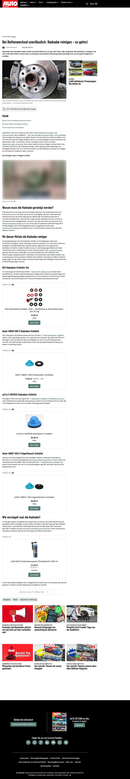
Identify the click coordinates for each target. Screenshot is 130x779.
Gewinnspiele (45, 766)
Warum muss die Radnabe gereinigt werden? (16, 120)
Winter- (51, 133)
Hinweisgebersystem (55, 762)
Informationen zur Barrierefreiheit (32, 762)
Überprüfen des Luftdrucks (12, 144)
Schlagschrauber (55, 250)
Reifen (15, 600)
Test (40, 2)
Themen (78, 762)
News (32, 2)
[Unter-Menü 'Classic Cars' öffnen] (72, 2)
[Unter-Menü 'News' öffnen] (35, 2)
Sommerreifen (8, 135)
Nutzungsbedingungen (39, 758)
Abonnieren (79, 725)
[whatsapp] (59, 742)
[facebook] (40, 742)
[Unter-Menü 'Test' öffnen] (43, 2)
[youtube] (53, 742)
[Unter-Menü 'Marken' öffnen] (27, 2)
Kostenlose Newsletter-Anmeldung (23, 724)
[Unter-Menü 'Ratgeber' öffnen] (29, 5)
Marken (23, 2)
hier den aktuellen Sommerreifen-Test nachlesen (47, 135)
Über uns (69, 762)
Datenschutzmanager (71, 758)
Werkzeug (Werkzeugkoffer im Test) (43, 460)
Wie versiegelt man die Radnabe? (13, 127)
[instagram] (34, 742)
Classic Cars (66, 2)
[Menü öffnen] (96, 4)
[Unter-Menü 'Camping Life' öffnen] (58, 2)
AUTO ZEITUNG (6, 36)
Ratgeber (24, 5)
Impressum (24, 758)
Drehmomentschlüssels (11, 228)
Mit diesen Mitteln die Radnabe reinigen (15, 124)
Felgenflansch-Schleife (50, 462)
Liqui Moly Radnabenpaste (32, 529)
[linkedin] (47, 742)
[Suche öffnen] (87, 4)
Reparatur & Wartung (28, 600)
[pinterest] (28, 742)
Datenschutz (55, 758)
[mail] (66, 742)
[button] (34, 121)
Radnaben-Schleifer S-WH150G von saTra (48, 399)
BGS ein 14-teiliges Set (40, 272)
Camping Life (51, 2)
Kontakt (56, 766)
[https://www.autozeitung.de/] (10, 4)
